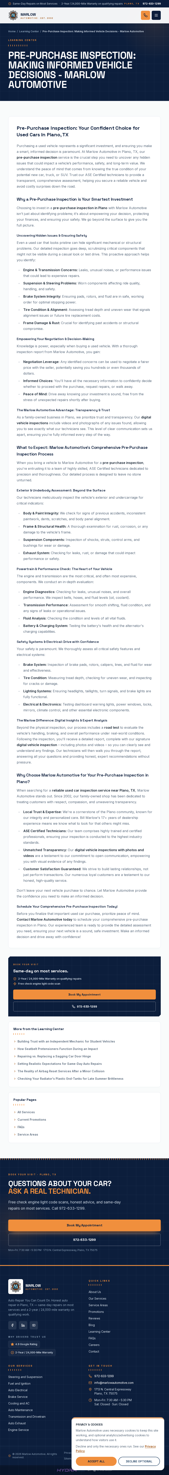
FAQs (21, 1127)
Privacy (68, 1452)
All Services (26, 1112)
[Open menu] (156, 15)
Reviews (94, 1318)
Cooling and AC (18, 1403)
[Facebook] (12, 1325)
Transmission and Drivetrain (27, 1416)
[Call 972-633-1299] (145, 15)
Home (12, 31)
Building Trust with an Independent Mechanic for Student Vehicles (66, 1041)
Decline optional (139, 1461)
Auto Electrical (17, 1390)
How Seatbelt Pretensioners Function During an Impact (58, 1049)
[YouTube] (34, 1325)
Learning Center (29, 31)
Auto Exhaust (17, 1423)
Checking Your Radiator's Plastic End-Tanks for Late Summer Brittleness (70, 1078)
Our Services (97, 1298)
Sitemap (69, 1458)
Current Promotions (32, 1119)
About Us (95, 1292)
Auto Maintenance (20, 1410)
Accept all (96, 1461)
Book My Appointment (84, 994)
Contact (94, 1351)
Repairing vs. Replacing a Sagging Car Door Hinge (54, 1056)
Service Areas (28, 1134)
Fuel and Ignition (19, 1383)
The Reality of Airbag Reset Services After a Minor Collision (61, 1071)
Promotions (96, 1311)
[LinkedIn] (23, 1325)
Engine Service (18, 1430)
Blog (92, 1325)
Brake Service (18, 1396)
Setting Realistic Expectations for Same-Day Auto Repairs (60, 1063)
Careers (94, 1345)
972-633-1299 (87, 1006)
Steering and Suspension (25, 1377)
